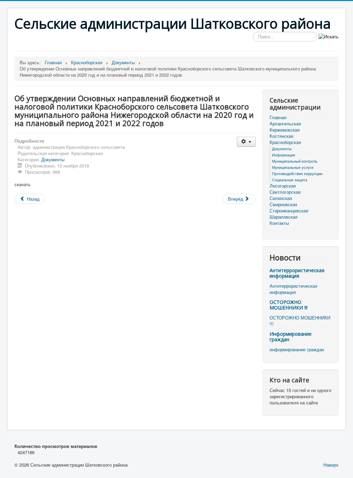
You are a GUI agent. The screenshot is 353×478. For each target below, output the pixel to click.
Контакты (279, 223)
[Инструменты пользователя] (246, 142)
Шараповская (283, 217)
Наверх (331, 464)
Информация (283, 154)
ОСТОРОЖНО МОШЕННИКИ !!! (288, 305)
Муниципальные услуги (292, 167)
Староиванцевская (289, 211)
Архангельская (285, 124)
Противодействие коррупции (297, 173)
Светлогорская (285, 192)
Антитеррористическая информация (297, 273)
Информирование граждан (291, 337)
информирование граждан (297, 349)
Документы (52, 159)
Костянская (281, 136)
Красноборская (285, 142)
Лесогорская (283, 186)
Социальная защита (289, 179)
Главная (278, 117)
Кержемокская (285, 130)
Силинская (281, 198)
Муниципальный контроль (294, 161)
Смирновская (283, 204)
